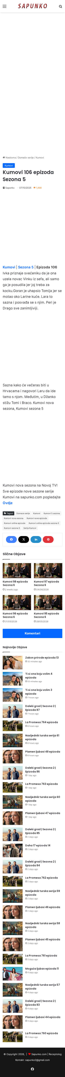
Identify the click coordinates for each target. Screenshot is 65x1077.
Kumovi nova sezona (13, 518)
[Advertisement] (32, 48)
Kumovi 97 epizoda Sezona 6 (46, 583)
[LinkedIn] (36, 539)
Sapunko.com (39, 1054)
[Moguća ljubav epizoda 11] (13, 973)
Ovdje (7, 503)
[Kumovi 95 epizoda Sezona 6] (48, 602)
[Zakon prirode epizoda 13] (13, 662)
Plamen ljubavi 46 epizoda (42, 907)
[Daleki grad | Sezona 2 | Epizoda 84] (13, 866)
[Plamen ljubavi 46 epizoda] (13, 912)
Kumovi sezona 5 (12, 528)
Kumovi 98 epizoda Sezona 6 (15, 583)
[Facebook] (11, 539)
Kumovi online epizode (14, 523)
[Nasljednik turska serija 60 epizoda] (13, 802)
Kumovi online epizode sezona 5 (44, 523)
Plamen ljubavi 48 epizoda (42, 751)
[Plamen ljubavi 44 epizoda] (13, 1022)
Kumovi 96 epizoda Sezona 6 (15, 615)
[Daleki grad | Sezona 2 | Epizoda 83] (13, 1006)
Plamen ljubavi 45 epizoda (42, 939)
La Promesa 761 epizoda (41, 955)
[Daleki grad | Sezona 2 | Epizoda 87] (13, 711)
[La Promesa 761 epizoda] (13, 959)
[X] (23, 539)
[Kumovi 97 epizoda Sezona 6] (48, 570)
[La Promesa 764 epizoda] (13, 725)
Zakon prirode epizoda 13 (42, 657)
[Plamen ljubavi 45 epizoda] (13, 944)
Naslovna (10, 157)
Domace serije (23, 513)
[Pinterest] (48, 539)
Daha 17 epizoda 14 (37, 845)
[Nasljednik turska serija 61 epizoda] (13, 740)
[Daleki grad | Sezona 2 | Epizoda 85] (13, 834)
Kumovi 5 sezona (52, 513)
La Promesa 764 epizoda (41, 722)
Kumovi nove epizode (37, 518)
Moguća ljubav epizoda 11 (42, 968)
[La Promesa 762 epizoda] (13, 881)
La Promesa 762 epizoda (41, 878)
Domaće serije (26, 157)
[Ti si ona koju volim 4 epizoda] (13, 679)
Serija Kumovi (29, 528)
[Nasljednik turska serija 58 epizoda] (13, 928)
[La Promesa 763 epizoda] (13, 787)
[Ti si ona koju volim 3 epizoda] (13, 695)
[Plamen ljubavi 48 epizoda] (13, 756)
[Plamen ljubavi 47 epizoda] (13, 818)
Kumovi (40, 157)
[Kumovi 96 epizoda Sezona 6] (17, 602)
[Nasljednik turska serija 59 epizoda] (13, 896)
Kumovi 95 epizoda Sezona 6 (46, 615)
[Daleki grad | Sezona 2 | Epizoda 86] (13, 773)
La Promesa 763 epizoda (41, 784)
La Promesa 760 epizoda (41, 1033)
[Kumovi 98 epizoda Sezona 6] (17, 570)
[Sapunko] (32, 6)
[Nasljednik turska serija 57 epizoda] (13, 990)
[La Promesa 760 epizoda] (13, 1036)
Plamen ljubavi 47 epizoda (42, 813)
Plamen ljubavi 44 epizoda (42, 1017)
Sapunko (9, 187)
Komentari (32, 633)
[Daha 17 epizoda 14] (13, 850)
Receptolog (55, 1054)
